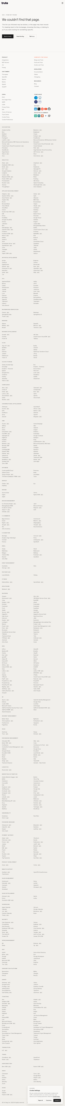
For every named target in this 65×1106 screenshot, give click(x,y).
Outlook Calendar (7, 913)
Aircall (3, 1090)
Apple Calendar (6, 907)
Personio (36, 682)
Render (35, 355)
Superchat (36, 632)
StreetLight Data (39, 184)
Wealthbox (6, 459)
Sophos (36, 930)
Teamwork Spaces (7, 763)
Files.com (36, 370)
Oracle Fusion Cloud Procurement (13, 146)
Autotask (6, 1003)
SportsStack (38, 582)
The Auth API (5, 934)
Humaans (36, 665)
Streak (37, 455)
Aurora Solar (5, 492)
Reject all (40, 1100)
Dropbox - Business (39, 366)
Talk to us (31, 36)
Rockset (5, 182)
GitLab (4, 1011)
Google (4, 956)
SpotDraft (36, 541)
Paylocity (37, 679)
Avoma (5, 408)
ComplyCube (37, 389)
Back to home (7, 36)
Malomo (37, 520)
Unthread (37, 638)
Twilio (35, 247)
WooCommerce (38, 526)
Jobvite (4, 291)
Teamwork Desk (6, 636)
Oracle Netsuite (38, 146)
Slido (35, 566)
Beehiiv (35, 777)
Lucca (3, 673)
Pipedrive (36, 449)
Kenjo (35, 669)
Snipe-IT (6, 509)
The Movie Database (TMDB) (11, 476)
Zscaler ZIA (5, 936)
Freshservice (5, 723)
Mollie (3, 846)
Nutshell (4, 447)
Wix (3, 526)
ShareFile (4, 378)
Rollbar (4, 237)
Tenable (37, 932)
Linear (35, 1017)
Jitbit (35, 618)
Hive (35, 1013)
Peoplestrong (5, 682)
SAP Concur (38, 152)
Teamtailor (36, 301)
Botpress (36, 260)
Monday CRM (5, 445)
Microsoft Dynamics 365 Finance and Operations (15, 142)
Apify (35, 195)
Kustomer (36, 620)
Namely (4, 675)
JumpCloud (37, 958)
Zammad (4, 640)
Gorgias (36, 610)
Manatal (36, 293)
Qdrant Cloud (5, 472)
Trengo (35, 1037)
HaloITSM (36, 612)
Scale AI (4, 239)
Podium (37, 624)
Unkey (3, 251)
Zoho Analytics (38, 186)
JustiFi (37, 844)
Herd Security (5, 926)
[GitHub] (49, 109)
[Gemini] (45, 115)
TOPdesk (6, 638)
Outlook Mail (5, 554)
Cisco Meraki (5, 205)
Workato (37, 734)
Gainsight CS (5, 435)
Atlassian (36, 198)
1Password (6, 825)
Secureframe (7, 395)
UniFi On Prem (39, 934)
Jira (3, 1015)
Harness (4, 351)
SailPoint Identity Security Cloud (12, 707)
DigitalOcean (5, 264)
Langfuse (4, 173)
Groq (3, 414)
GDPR (3, 102)
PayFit (5, 679)
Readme (4, 759)
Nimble (35, 445)
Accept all (57, 1100)
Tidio (35, 636)
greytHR (4, 657)
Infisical (36, 926)
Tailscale (36, 245)
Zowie (35, 642)
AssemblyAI (37, 406)
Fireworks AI (7, 268)
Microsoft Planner (7, 1021)
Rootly (35, 724)
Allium (5, 163)
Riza (35, 235)
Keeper (4, 829)
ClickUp (4, 1007)
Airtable (37, 999)
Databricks (36, 167)
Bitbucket (36, 1005)
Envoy (3, 215)
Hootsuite (6, 791)
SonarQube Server (8, 243)
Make (35, 1019)
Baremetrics (5, 971)
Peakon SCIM (7, 1094)
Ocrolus (5, 144)
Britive (5, 954)
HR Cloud (4, 663)
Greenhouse (5, 287)
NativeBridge (7, 227)
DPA (3, 109)
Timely (5, 915)
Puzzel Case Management (42, 626)
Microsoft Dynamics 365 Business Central (45, 140)
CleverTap (36, 779)
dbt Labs (36, 334)
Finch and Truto (38, 62)
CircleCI (36, 347)
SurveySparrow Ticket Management (12, 1033)
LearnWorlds (38, 753)
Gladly (3, 610)
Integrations (5, 60)
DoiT (5, 169)
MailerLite (4, 799)
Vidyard (37, 1077)
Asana (35, 1001)
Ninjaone (37, 507)
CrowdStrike (5, 924)
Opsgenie (36, 723)
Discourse (36, 747)
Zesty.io (36, 253)
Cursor (4, 209)
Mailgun (4, 553)
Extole (37, 785)
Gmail (35, 549)
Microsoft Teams (6, 705)
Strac (5, 932)
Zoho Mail (4, 558)
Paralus (4, 376)
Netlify (35, 227)
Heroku (4, 221)
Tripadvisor (37, 1059)
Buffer (3, 779)
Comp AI (4, 389)
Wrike (3, 1039)
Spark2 (4, 84)
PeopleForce (7, 680)
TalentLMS (36, 760)
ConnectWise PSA (40, 1007)
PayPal (35, 848)
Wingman (37, 416)
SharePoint (37, 378)
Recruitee (4, 297)
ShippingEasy (37, 522)
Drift (3, 410)
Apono (5, 699)
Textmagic (38, 807)
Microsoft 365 (6, 960)
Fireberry (36, 431)
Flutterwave (38, 842)
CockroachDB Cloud (7, 470)
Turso (35, 476)
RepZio (5, 522)
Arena (5, 865)
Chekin (5, 483)
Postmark (38, 554)
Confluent (36, 207)
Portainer (4, 231)
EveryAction (6, 431)
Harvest (36, 659)
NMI (4, 848)
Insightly (4, 439)
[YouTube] (45, 109)
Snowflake (36, 474)
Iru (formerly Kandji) (9, 503)
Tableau (36, 338)
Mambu (5, 325)
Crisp (3, 600)
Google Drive (5, 372)
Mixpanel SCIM (7, 176)
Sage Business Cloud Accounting (43, 150)
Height (35, 1011)
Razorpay (36, 852)
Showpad (38, 887)
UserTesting (6, 992)
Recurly (35, 975)
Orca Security (39, 928)
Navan (5, 1059)
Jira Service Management (40, 1015)
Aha (3, 999)
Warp (36, 272)
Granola (36, 412)
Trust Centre (5, 114)
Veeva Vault (37, 397)
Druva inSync (37, 368)
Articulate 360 (6, 741)
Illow (36, 391)
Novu (3, 803)
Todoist (36, 1035)
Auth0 (3, 952)
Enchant (4, 604)
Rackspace (38, 628)
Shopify (5, 524)
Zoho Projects (6, 1043)
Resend (4, 557)
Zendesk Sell (5, 461)
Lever (36, 291)
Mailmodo (36, 799)
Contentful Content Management (12, 747)
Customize (48, 1100)
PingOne (36, 962)
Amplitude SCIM (8, 165)
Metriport (6, 589)
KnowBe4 (36, 751)
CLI (3, 65)
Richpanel (36, 630)
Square (4, 856)
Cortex (37, 865)
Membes (6, 443)
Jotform (36, 984)
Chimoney (6, 840)
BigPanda (36, 718)
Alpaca (4, 323)
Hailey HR (4, 659)
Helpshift (4, 1013)
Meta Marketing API (8, 801)
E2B (3, 213)
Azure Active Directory (40, 952)
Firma (35, 537)
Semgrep (4, 930)
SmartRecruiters (38, 299)
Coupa (35, 134)
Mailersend (36, 551)
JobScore (36, 289)
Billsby (35, 971)
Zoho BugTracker (38, 1041)
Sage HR (4, 299)
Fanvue (4, 975)
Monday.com (37, 1021)
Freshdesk (36, 606)
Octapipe (36, 447)
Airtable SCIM (5, 1001)
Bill (2, 943)
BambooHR (5, 651)
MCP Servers (5, 62)
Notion (35, 757)
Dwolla (35, 840)
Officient (4, 677)
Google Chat (37, 701)
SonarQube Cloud (38, 241)
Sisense (4, 184)
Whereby (4, 1081)
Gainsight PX (37, 169)
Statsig (35, 575)
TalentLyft (4, 301)
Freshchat (4, 606)
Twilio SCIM (37, 688)
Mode (35, 176)
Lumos (5, 393)
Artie (35, 165)
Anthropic (4, 406)
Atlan (36, 741)
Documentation (38, 72)
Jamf (35, 503)
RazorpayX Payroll (38, 684)
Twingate (4, 249)
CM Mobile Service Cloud (42, 598)
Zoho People (37, 690)
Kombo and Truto (39, 65)
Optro (35, 393)
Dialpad (4, 1092)
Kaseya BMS (5, 1017)
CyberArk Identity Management (42, 699)
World (35, 964)
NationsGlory (7, 582)
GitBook (4, 749)
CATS (35, 283)
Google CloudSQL (7, 219)
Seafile (35, 376)
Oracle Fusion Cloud (41, 229)
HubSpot (36, 437)
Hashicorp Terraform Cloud (41, 351)
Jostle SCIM (5, 704)
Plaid (36, 148)
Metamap (36, 312)
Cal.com (36, 907)
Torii (4, 964)
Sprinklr (4, 807)
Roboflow (4, 270)
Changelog (37, 77)
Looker (5, 175)
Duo (35, 954)
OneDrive (4, 374)
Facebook (6, 787)
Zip (36, 945)
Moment (37, 846)
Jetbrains (4, 223)
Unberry (4, 303)
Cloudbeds (6, 1057)
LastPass (37, 829)
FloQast (37, 136)
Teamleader (5, 457)
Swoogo (6, 568)
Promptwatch (5, 180)
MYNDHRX (38, 673)
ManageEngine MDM (7, 505)
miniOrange (37, 705)
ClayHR (35, 653)
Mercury (37, 325)
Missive (4, 624)
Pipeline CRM (5, 451)
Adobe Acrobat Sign (7, 364)
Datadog (36, 209)
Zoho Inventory (6, 528)
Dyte (3, 1075)
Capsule (36, 427)
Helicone (37, 171)
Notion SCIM (38, 1066)
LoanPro (6, 140)
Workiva (5, 399)
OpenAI (35, 414)
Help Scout (5, 616)
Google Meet (37, 1075)
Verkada (5, 511)
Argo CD (6, 345)
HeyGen (4, 1077)
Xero (3, 156)
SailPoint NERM (7, 709)
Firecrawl (36, 215)
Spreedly (37, 854)
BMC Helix (36, 199)
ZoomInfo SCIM (7, 900)
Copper (36, 429)
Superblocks (7, 245)
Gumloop (4, 732)
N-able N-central (6, 507)
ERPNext (4, 136)
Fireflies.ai (4, 412)
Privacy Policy (5, 107)
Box (35, 364)
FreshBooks (37, 138)
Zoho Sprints (37, 1043)
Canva (35, 492)
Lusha (35, 898)
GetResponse (5, 789)
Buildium (4, 134)
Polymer (36, 295)
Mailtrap (36, 553)
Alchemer (6, 982)
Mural (3, 757)
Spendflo (4, 77)
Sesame (37, 686)
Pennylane (5, 148)
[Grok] (49, 115)
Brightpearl (36, 132)
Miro (3, 225)
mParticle (37, 801)
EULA (3, 97)
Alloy (5, 387)
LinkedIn (5, 797)
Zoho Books (38, 156)
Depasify (36, 323)
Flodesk (36, 787)
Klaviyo (4, 795)
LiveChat (36, 704)
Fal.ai (36, 266)
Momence (38, 911)
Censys (35, 922)
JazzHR (4, 289)
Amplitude (38, 163)
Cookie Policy (5, 117)
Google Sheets (6, 751)
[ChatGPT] (35, 115)
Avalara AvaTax (6, 130)
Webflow (4, 808)
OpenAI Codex (7, 229)
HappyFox (4, 614)
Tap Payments (6, 858)
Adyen (5, 838)
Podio (3, 1025)
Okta (35, 960)
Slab (35, 759)
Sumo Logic (5, 818)
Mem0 (4, 755)
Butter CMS (6, 743)
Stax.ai (5, 154)
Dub (3, 785)
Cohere (36, 262)
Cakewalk (38, 387)
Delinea (4, 701)
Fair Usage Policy (6, 99)
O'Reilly (35, 675)
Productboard (6, 1027)
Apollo (35, 896)
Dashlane (36, 827)
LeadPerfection (39, 441)
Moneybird (36, 142)
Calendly (4, 909)
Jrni (4, 911)
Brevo (3, 427)
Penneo (4, 541)
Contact (36, 86)
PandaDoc (36, 374)
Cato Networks (7, 922)
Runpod (36, 237)
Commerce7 (37, 518)
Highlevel (4, 437)
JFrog (35, 353)
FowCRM (6, 433)
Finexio (5, 842)
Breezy (4, 283)
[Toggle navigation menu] (62, 3)
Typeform (36, 990)
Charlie (4, 653)
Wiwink (37, 459)
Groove (5, 612)
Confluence (5, 745)
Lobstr (35, 797)
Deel (4, 655)
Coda (35, 743)
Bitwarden (38, 825)
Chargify (36, 973)
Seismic (4, 887)
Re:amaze (4, 630)
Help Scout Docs (38, 616)
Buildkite (4, 347)
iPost (36, 793)
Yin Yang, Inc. (6, 1102)
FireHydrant (38, 721)
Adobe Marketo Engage (10, 777)
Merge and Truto (38, 60)
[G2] (42, 109)
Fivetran (4, 336)
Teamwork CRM (38, 457)
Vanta (3, 397)
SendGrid (36, 557)
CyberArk (6, 827)
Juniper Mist (37, 223)
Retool (5, 235)
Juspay (4, 844)
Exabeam (37, 924)
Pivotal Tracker (38, 1023)
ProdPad (36, 1025)
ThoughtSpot (5, 186)
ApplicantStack (6, 281)
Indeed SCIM (7, 667)
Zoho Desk (5, 642)
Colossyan (5, 1073)
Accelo (5, 423)
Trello (3, 1037)
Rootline (5, 854)
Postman (36, 231)
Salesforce (5, 455)
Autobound (5, 881)
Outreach (4, 885)
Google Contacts (38, 435)
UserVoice (38, 992)
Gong (35, 881)
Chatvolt (4, 262)
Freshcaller (36, 604)
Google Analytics (6, 171)
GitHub (35, 349)
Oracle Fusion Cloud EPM (42, 336)
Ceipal (3, 285)
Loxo (3, 293)
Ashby (35, 281)
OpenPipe (38, 268)
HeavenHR (5, 661)
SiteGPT (4, 87)
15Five (4, 649)
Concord (37, 535)
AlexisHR (36, 649)
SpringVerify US (38, 314)
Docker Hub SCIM (8, 211)
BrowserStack (6, 203)
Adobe (37, 194)
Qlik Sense (36, 180)
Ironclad (4, 539)
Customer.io (37, 783)
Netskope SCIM (7, 928)
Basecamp (5, 1005)
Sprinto (4, 79)
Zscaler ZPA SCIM (38, 936)
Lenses (37, 173)
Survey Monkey (38, 988)
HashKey (4, 485)
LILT (4, 1050)
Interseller (6, 883)
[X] (39, 109)
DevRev (4, 1009)
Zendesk (36, 640)
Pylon (5, 628)
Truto (3, 247)
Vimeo (3, 1079)
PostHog (36, 178)
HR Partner (36, 663)
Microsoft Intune (38, 505)
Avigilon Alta (5, 199)
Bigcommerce (6, 518)
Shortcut (4, 1031)
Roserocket (6, 770)
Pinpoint (4, 295)
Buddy (35, 345)
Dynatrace (5, 816)
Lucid (36, 372)
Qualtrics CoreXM (38, 986)
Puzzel (5, 626)
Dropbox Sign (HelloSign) (9, 537)
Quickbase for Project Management (43, 1027)
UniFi (35, 509)
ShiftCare (6, 688)
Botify (5, 167)
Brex (3, 132)
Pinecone (36, 470)
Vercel (35, 357)
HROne (5, 665)
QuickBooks (5, 150)
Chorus (37, 408)
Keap (35, 439)
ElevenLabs (37, 264)
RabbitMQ (38, 233)
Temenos (38, 327)
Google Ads (37, 789)
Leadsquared (39, 795)
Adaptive (6, 194)
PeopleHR (36, 680)
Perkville (37, 803)
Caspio (35, 203)
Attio (35, 425)
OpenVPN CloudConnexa (40, 872)
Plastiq (35, 850)
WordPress (36, 808)
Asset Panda (7, 198)
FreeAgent (5, 138)
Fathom (37, 410)
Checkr (5, 312)
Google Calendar (38, 909)
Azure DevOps (37, 1003)
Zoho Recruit (5, 305)
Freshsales (36, 433)
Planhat (5, 453)
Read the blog (20, 36)
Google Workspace (39, 956)
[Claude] (42, 115)
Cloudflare (5, 207)
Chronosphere (7, 721)
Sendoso (37, 804)
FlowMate (4, 217)
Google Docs (37, 749)
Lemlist (35, 883)
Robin (35, 913)
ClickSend (4, 781)
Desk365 (36, 600)
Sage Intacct (5, 152)
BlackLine (38, 130)
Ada (36, 596)
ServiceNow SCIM (38, 1029)
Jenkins (4, 353)
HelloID (4, 958)
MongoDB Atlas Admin (39, 225)
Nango (35, 732)
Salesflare (36, 453)
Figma (3, 494)
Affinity (4, 425)
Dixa (35, 1009)
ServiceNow (5, 1029)
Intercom (4, 618)
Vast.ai (5, 380)
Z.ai (3, 274)
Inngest (35, 221)
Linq (3, 1019)
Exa (34, 483)
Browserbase (37, 201)
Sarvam (4, 416)
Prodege (6, 986)
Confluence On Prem (41, 745)
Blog (35, 83)
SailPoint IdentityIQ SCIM (42, 707)
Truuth (5, 316)
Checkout (36, 838)
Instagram (6, 793)
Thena (5, 1035)
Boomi (4, 201)
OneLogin (4, 962)
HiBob (35, 661)
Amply (3, 549)
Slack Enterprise (6, 711)
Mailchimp (4, 551)
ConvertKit (5, 783)
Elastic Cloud (37, 213)
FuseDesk (36, 608)
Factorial (36, 655)
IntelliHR (36, 667)
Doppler (36, 211)
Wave (35, 154)
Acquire (4, 596)
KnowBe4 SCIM (6, 753)
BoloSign (4, 535)
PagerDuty (5, 724)
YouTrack (36, 1039)
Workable (36, 303)
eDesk (35, 602)
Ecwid (3, 520)
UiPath (35, 249)
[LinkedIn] (35, 109)
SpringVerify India (6, 314)
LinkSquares (38, 539)
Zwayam (4, 692)
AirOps (4, 260)
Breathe (36, 651)
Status (36, 74)
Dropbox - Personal (7, 368)
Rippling (5, 686)
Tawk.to (36, 634)
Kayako (5, 620)
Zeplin (3, 496)
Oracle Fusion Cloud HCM (42, 677)
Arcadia (5, 334)
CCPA (3, 104)
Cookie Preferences (7, 119)
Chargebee (5, 973)
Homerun (36, 287)
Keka (3, 669)
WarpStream (37, 251)
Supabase (36, 243)
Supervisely (38, 270)
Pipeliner (36, 451)
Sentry (35, 239)
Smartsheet (37, 1031)
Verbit (5, 272)
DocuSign (4, 366)
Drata (5, 391)
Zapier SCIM (7, 253)
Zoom (3, 1083)
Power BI (4, 338)
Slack (35, 709)
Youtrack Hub (7, 1041)
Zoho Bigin (36, 461)
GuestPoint (37, 1057)
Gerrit (3, 349)
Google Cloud (37, 217)
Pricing (4, 67)
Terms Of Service (7, 112)
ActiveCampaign (38, 423)
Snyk (3, 241)
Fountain (36, 285)
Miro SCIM (6, 1066)
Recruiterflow (37, 297)
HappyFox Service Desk (40, 614)
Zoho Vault (5, 831)
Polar (3, 852)
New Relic (36, 816)
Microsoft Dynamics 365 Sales (42, 443)
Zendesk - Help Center (40, 763)
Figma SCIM (38, 494)
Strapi (5, 760)
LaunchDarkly (5, 575)
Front (3, 608)
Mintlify (37, 755)
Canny (35, 982)
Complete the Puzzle (41, 57)
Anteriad (6, 896)
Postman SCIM (7, 233)
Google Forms (6, 984)
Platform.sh (5, 355)
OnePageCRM (5, 449)
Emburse (37, 943)
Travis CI (4, 357)
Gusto (35, 657)
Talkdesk (4, 634)
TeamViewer (5, 874)
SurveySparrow (6, 990)
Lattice (5, 671)
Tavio (5, 734)
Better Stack (5, 718)
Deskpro (5, 602)
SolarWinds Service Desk (8, 632)
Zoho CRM (5, 463)
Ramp (3, 945)
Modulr (4, 327)
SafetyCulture (6, 988)
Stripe (35, 856)
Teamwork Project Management (42, 1033)
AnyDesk (6, 872)
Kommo (4, 441)
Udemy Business (8, 690)
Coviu (37, 1073)
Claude (37, 205)
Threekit (37, 524)
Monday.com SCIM (8, 1023)
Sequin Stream (7, 474)
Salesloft (36, 885)
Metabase (36, 175)
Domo (3, 898)
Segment (4, 804)
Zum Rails (38, 858)
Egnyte (4, 370)
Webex (35, 1079)
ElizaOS (5, 266)
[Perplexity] (39, 115)
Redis (35, 472)
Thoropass (5, 74)
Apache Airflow (7, 195)
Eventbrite (4, 566)
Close (3, 429)
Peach (3, 850)
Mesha (4, 82)
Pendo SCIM (7, 178)
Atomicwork (7, 598)
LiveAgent (4, 622)
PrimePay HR (7, 684)
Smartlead (5, 889)
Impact (35, 791)
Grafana (36, 219)
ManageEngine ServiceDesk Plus (42, 622)
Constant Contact (38, 781)
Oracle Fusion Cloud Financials (43, 144)
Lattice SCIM (38, 671)
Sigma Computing (38, 182)
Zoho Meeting (37, 1081)
